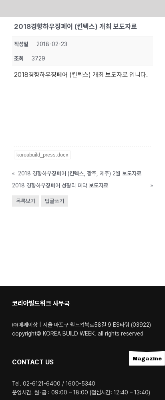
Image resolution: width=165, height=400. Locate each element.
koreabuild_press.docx (42, 155)
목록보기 (25, 201)
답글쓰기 (54, 201)
